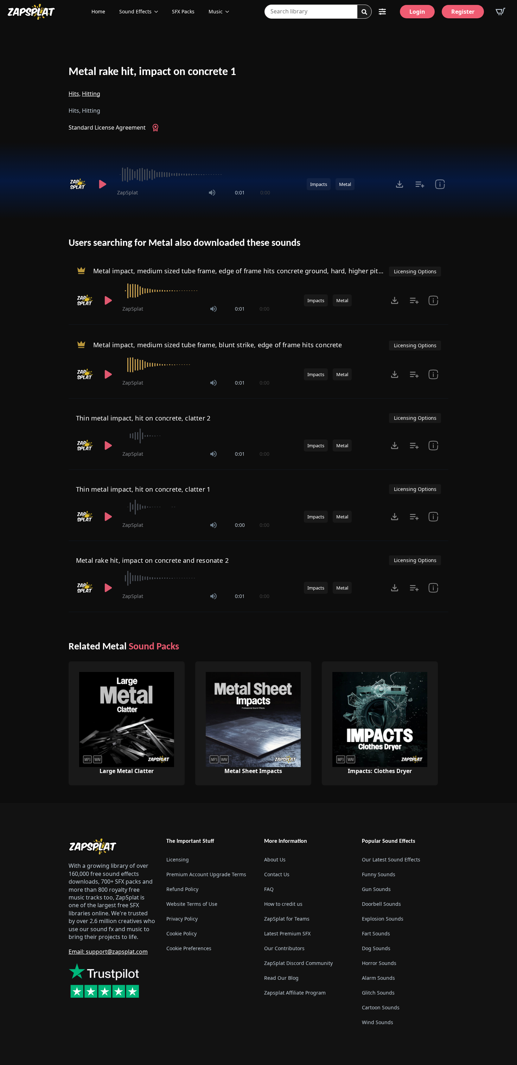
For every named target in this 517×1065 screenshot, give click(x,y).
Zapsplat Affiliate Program (295, 992)
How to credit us (283, 904)
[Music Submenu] (229, 11)
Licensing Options (415, 271)
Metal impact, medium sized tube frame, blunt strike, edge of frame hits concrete (217, 345)
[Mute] (212, 193)
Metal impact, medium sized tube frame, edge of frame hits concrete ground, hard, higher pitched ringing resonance (271, 271)
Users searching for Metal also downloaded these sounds (184, 243)
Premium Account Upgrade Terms (206, 874)
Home (98, 11)
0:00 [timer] (265, 192)
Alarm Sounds (378, 977)
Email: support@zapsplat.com (108, 951)
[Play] (102, 184)
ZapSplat (127, 192)
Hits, (75, 94)
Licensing (177, 859)
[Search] (364, 12)
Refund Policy (182, 889)
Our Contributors (284, 948)
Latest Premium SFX (287, 933)
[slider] (193, 174)
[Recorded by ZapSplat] (78, 184)
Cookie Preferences (188, 948)
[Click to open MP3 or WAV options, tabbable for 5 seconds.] (399, 184)
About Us (275, 859)
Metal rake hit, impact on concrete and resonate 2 (152, 560)
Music (216, 11)
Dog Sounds (376, 948)
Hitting (91, 94)
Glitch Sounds (378, 992)
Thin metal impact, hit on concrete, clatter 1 (143, 489)
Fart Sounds (376, 933)
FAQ (269, 889)
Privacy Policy (182, 918)
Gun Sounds (376, 889)
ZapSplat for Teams (286, 918)
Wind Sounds (377, 1022)
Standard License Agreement (107, 127)
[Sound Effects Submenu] (158, 11)
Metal (345, 184)
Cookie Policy (181, 933)
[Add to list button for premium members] (419, 184)
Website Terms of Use (191, 904)
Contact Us (276, 874)
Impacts (318, 184)
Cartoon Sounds (381, 1007)
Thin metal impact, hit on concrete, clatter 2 (143, 418)
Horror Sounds (379, 963)
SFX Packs (183, 11)
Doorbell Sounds (381, 904)
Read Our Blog (281, 977)
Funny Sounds (378, 874)
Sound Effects (135, 11)
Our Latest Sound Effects (391, 859)
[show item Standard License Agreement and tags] (440, 184)
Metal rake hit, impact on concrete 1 (152, 72)
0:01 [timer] (240, 192)
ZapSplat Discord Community (298, 963)
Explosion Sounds (382, 918)
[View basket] (500, 11)
